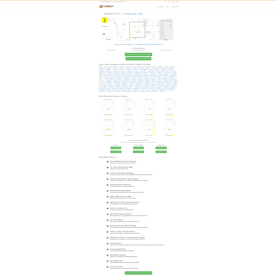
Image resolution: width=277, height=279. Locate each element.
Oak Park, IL (131, 84)
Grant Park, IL (131, 75)
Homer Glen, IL (127, 76)
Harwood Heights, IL (153, 75)
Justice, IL (111, 78)
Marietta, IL (153, 79)
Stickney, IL (165, 88)
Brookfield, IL (136, 68)
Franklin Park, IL (153, 74)
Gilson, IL (105, 75)
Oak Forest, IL (118, 84)
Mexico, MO (141, 81)
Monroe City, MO (173, 81)
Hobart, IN (113, 76)
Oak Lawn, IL (125, 84)
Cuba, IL (158, 71)
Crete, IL (136, 71)
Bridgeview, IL (116, 68)
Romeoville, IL (167, 87)
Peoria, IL (126, 85)
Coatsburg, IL (102, 71)
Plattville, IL (161, 85)
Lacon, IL (140, 78)
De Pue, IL (174, 71)
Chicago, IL (151, 69)
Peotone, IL (131, 85)
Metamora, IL (134, 81)
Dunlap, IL (110, 72)
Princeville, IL (111, 87)
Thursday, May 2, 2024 (133, 14)
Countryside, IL (116, 71)
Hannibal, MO (144, 75)
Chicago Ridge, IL (143, 69)
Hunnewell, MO (148, 76)
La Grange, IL (127, 78)
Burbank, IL (148, 68)
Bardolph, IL (116, 66)
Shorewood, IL (102, 88)
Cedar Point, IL (122, 69)
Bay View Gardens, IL (131, 66)
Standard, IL (158, 88)
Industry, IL (165, 76)
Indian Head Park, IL (157, 76)
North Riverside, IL (168, 82)
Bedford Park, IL (141, 66)
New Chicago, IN (132, 82)
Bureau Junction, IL (156, 68)
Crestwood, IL (130, 71)
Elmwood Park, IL (138, 72)
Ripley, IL (131, 87)
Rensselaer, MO (124, 87)
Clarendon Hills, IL (164, 69)
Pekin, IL (111, 85)
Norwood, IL (103, 84)
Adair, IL (100, 66)
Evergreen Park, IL (161, 72)
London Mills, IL (108, 79)
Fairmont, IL (168, 72)
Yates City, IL (162, 91)
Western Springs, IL (111, 91)
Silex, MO (108, 88)
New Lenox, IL (141, 82)
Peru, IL (142, 85)
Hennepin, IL (161, 75)
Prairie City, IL (174, 85)
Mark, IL (159, 79)
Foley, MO (115, 74)
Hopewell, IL (141, 76)
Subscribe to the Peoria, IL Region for (138, 54)
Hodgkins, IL (119, 76)
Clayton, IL (172, 69)
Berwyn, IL (173, 66)
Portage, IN (167, 85)
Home (166, 1)
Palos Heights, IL (161, 84)
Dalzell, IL (163, 71)
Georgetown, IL (166, 74)
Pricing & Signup (160, 6)
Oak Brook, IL (110, 84)
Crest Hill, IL (123, 71)
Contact (172, 1)
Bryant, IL (142, 68)
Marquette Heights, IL (166, 79)
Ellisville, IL (124, 72)
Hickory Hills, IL (173, 75)
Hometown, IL (134, 76)
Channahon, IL (136, 69)
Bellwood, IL (161, 66)
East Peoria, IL (117, 72)
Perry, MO (137, 85)
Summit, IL (109, 89)
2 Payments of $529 (115, 151)
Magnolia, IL (127, 79)
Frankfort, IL (146, 74)
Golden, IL (111, 75)
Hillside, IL (101, 76)
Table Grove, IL (116, 89)
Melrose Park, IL (116, 81)
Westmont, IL (119, 91)
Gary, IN (160, 74)
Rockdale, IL (159, 87)
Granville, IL (137, 75)
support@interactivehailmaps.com (119, 1)
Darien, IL (169, 71)
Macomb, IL (121, 79)
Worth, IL (149, 91)
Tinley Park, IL (124, 89)
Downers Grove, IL (103, 72)
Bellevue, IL (154, 66)
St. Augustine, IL (144, 88)
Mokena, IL (160, 81)
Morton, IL (101, 82)
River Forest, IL (138, 87)
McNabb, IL (109, 81)
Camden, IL (101, 69)
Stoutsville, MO (102, 89)
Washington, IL (162, 89)
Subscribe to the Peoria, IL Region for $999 (138, 273)
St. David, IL (152, 88)
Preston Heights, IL (103, 87)
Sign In (176, 1)
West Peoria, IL (170, 89)
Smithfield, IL (115, 88)
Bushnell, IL (171, 68)
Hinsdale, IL (107, 76)
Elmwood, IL (145, 72)
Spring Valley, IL (136, 88)
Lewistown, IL (160, 78)
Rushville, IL (173, 87)
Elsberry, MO (152, 72)
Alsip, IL (105, 66)
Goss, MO (124, 75)
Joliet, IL (106, 78)
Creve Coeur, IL (143, 71)
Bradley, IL (109, 68)
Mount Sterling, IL (117, 82)
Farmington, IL (102, 74)
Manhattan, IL (134, 79)
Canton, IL (115, 69)
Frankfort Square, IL (138, 74)
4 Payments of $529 (161, 151)
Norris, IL (153, 82)
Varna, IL (143, 89)
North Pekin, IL (160, 82)
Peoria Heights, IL (118, 85)
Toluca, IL (130, 89)
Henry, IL (167, 75)
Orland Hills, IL (139, 84)
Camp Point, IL (108, 69)
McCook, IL (103, 81)
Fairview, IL (174, 72)
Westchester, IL (102, 91)
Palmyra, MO (154, 84)
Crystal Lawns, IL (151, 71)
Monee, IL (166, 81)
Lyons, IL (115, 79)
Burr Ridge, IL (164, 68)
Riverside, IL (153, 87)
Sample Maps (175, 6)
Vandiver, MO (137, 89)
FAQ (169, 1)
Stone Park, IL (172, 88)
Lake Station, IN (146, 78)
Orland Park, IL (146, 84)
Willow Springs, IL (127, 91)
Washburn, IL (155, 89)
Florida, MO (109, 74)
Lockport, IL (101, 79)
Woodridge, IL (143, 91)
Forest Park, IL (122, 74)
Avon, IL (110, 66)
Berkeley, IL (167, 66)
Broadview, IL (129, 68)
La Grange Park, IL (119, 78)
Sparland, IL (121, 88)
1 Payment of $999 (116, 147)
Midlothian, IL (148, 81)
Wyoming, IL (155, 91)
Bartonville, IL (123, 66)
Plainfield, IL (148, 85)
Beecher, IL (148, 66)
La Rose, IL (133, 78)
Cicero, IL (157, 69)
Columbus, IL (109, 71)
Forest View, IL (129, 74)
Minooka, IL (154, 81)
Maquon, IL (147, 79)
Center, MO (128, 69)
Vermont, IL (148, 89)
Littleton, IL (172, 78)
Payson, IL (106, 85)
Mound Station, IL (108, 82)
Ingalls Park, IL (172, 76)
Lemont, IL (153, 78)
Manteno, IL (141, 79)
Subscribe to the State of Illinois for (138, 58)
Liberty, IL (166, 78)
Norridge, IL (147, 82)
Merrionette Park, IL (126, 81)
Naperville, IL (125, 82)
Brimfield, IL (122, 68)
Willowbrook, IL (136, 91)
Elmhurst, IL (130, 72)
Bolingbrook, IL (102, 68)
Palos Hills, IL (170, 84)
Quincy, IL (118, 87)
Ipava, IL (101, 78)
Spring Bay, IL (128, 88)
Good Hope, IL (118, 75)
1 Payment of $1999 (161, 147)
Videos (167, 6)
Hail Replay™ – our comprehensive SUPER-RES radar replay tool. (144, 44)
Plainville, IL (154, 85)
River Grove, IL (146, 87)
